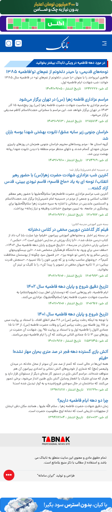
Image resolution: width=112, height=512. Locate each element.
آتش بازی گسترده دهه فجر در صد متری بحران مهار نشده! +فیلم (60, 355)
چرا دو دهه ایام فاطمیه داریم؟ (82, 401)
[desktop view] (18, 43)
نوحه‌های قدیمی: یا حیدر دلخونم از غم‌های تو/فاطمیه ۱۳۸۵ (57, 72)
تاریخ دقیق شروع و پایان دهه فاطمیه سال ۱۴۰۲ (67, 287)
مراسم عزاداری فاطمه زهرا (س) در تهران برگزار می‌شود (63, 100)
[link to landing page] (57, 43)
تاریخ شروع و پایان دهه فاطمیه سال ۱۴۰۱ (73, 314)
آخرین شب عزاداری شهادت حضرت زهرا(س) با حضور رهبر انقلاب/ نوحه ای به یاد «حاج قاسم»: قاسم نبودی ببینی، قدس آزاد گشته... (56, 182)
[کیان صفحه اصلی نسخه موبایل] (56, 505)
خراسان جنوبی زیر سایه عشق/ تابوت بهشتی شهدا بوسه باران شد (57, 135)
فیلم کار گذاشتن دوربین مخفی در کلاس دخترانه (68, 230)
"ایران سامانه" (46, 475)
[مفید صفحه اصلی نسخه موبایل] (56, 24)
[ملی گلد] (56, 7)
